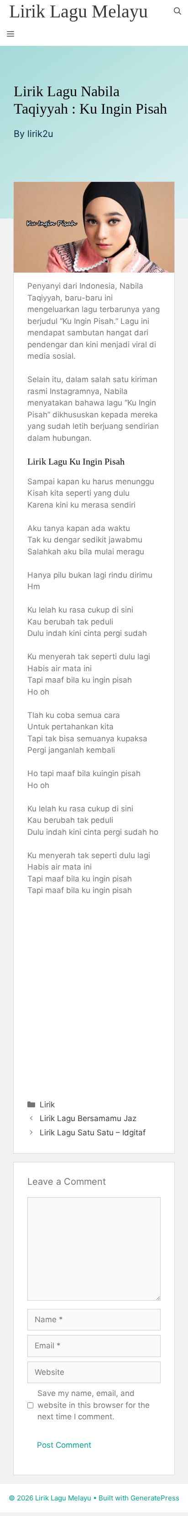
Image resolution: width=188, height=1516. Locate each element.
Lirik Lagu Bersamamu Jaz (88, 1118)
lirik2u (40, 133)
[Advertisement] (94, 995)
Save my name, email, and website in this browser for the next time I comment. (93, 1405)
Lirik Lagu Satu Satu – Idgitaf (93, 1132)
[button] (177, 11)
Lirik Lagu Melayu (78, 11)
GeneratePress (155, 1498)
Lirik (47, 1104)
